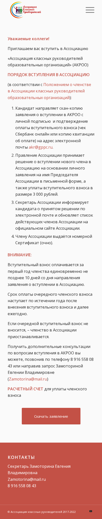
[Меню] (87, 10)
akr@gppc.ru (40, 147)
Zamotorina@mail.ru (28, 379)
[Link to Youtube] (90, 511)
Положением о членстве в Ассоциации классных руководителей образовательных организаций (49, 91)
